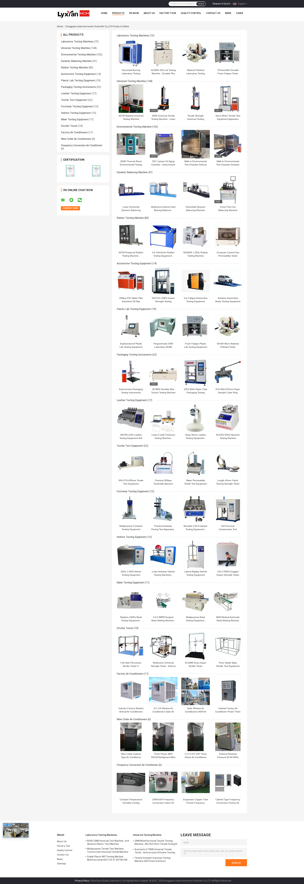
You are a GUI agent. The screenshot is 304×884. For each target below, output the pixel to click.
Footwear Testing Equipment (77, 106)
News (228, 13)
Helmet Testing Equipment (76, 112)
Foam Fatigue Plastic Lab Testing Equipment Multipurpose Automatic (195, 347)
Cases (239, 13)
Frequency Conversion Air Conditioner (81, 145)
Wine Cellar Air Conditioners (76, 138)
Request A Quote (221, 3)
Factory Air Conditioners (74, 132)
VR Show (134, 13)
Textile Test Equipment (74, 99)
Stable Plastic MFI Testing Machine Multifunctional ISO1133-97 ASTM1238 (107, 858)
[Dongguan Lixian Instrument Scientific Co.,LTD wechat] (82, 200)
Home (104, 13)
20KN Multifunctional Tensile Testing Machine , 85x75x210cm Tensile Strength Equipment (156, 843)
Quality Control (191, 13)
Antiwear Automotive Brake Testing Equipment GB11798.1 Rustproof (227, 301)
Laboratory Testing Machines (77, 41)
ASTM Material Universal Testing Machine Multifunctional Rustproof (131, 119)
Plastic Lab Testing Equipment (78, 80)
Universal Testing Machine (75, 48)
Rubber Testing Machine (74, 67)
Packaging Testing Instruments (78, 86)
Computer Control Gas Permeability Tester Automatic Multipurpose (228, 255)
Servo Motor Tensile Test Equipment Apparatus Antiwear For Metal (227, 119)
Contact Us (213, 13)
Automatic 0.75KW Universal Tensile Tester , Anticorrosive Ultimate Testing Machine (155, 851)
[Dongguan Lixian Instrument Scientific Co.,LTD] (73, 14)
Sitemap (61, 863)
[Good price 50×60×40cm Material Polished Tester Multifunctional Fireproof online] (228, 326)
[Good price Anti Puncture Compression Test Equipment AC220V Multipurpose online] (228, 509)
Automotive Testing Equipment (78, 74)
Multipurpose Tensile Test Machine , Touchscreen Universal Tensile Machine (107, 850)
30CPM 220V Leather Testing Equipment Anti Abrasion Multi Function (131, 438)
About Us (149, 13)
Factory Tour (167, 13)
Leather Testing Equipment (76, 93)
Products (118, 13)
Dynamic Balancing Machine (76, 61)
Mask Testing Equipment (75, 119)
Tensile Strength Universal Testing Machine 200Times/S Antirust (152, 859)
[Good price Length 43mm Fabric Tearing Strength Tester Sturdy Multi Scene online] (228, 463)
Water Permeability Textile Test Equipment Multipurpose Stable (195, 483)
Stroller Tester (69, 125)
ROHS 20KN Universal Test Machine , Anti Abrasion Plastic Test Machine (108, 842)
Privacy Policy (82, 880)
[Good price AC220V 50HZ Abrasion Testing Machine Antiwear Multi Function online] (228, 417)
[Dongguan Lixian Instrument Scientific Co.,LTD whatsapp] (73, 200)
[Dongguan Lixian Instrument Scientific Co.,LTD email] (65, 200)
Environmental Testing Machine (78, 54)
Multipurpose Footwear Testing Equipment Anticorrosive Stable (130, 529)
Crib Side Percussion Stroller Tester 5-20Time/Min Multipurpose (131, 666)
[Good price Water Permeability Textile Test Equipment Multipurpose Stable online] (195, 463)
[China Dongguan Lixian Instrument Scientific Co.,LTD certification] (70, 171)
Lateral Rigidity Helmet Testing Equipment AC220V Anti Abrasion (195, 574)
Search (201, 4)
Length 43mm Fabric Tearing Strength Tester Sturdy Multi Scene (228, 483)
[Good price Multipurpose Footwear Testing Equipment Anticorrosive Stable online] (131, 509)
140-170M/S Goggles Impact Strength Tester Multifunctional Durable (227, 574)
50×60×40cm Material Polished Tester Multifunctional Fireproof (228, 347)
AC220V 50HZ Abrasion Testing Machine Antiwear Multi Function (228, 438)
